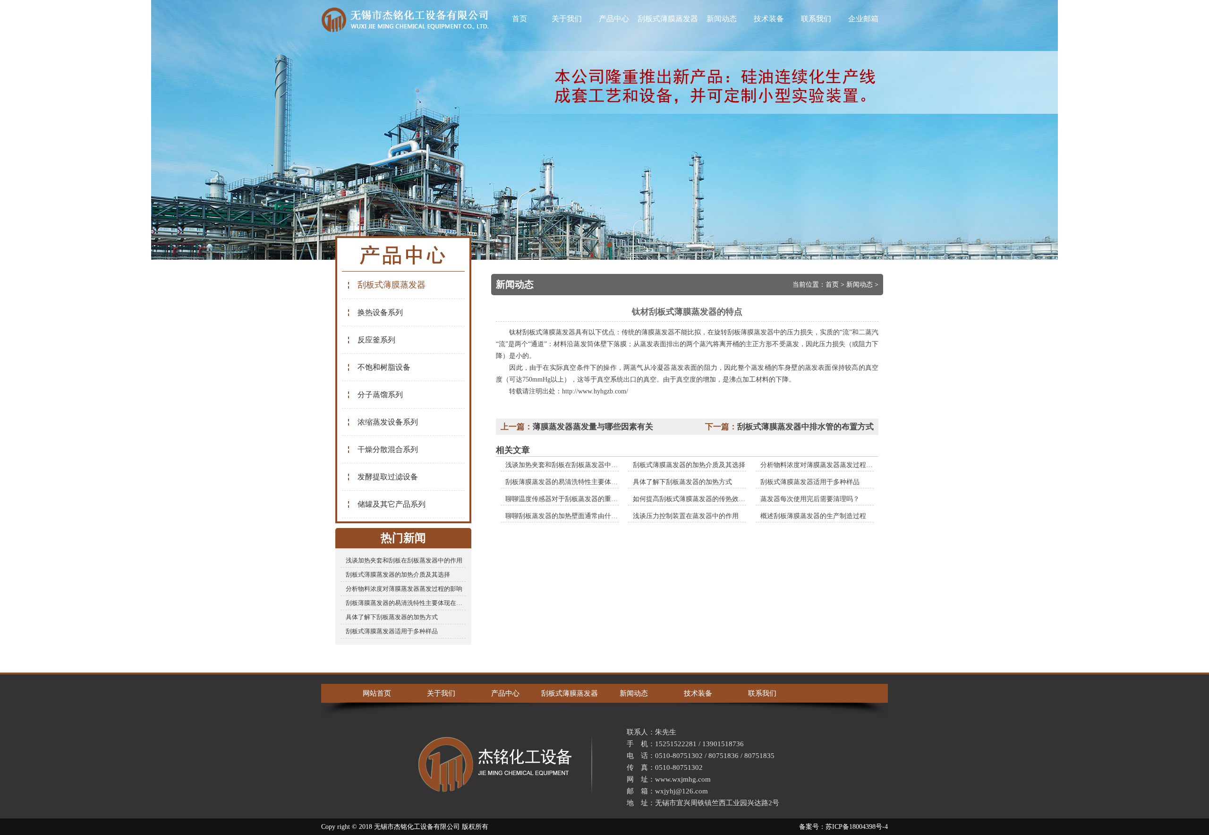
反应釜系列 (376, 340)
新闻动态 (722, 19)
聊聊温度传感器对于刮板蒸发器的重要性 (564, 499)
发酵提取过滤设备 (388, 477)
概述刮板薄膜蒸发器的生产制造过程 (813, 516)
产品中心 (614, 19)
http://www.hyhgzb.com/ (595, 391)
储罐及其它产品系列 (392, 504)
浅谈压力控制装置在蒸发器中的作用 (686, 516)
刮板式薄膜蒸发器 (668, 19)
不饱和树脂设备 (384, 367)
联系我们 (816, 19)
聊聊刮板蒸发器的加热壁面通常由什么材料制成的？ (581, 516)
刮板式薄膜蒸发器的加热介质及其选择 (398, 574)
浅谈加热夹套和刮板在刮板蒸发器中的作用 (404, 560)
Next (1192, 129)
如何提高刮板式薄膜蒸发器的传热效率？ (692, 499)
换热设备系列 (380, 312)
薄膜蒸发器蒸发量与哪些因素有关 (593, 426)
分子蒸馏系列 (380, 395)
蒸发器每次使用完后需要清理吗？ (810, 499)
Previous (16, 129)
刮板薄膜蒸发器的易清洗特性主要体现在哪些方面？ (406, 602)
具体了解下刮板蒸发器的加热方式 (392, 617)
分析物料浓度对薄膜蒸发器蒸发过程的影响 (404, 588)
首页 (519, 19)
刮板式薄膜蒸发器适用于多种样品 (392, 631)
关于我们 (567, 19)
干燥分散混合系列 (388, 449)
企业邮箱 (863, 19)
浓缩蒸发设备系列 (388, 422)
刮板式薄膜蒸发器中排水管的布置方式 (805, 426)
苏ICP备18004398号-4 (857, 826)
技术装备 (769, 19)
